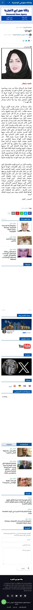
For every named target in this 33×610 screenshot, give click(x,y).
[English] (29, 386)
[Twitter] (26, 41)
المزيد (10, 386)
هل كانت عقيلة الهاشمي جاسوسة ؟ (9, 482)
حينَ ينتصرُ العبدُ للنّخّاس (11, 240)
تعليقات (9, 444)
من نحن (15, 607)
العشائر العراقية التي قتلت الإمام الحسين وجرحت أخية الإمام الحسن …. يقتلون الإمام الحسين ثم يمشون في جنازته (9, 468)
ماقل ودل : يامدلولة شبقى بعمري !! (9, 452)
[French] (24, 386)
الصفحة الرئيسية (27, 27)
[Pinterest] (17, 213)
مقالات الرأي (19, 27)
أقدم (3, 310)
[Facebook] (29, 41)
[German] (19, 386)
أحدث (29, 310)
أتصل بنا (9, 607)
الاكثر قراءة (24, 444)
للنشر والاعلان (22, 607)
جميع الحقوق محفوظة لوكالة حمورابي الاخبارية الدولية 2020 (16, 603)
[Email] (13, 213)
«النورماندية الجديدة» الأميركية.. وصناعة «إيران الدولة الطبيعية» (8, 228)
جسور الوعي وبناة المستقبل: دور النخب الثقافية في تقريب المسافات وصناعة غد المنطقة (9, 255)
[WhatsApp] (23, 41)
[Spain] (14, 386)
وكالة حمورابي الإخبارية (22, 2)
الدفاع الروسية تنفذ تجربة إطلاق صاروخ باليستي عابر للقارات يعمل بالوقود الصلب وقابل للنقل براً (18, 502)
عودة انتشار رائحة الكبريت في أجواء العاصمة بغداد (17, 512)
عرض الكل (3, 219)
